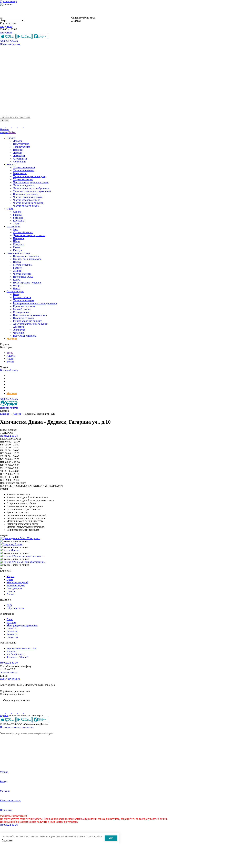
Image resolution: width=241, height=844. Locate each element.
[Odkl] (9, 712)
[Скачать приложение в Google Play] (24, 721)
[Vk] (3, 712)
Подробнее (7, 840)
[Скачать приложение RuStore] (40, 721)
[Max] (26, 712)
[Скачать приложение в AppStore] (8, 721)
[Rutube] (15, 712)
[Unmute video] (120, 11)
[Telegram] (21, 712)
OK (111, 838)
